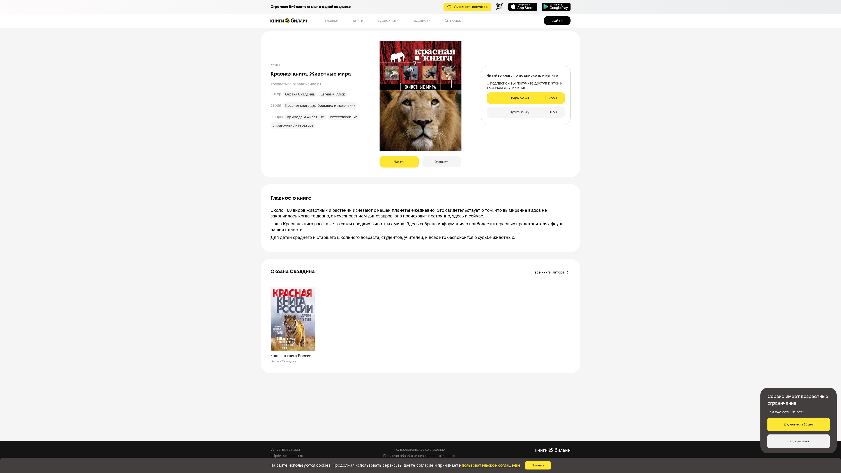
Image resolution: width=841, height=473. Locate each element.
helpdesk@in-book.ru (286, 456)
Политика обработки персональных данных (419, 456)
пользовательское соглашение (491, 465)
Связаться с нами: (285, 449)
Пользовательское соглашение (419, 449)
